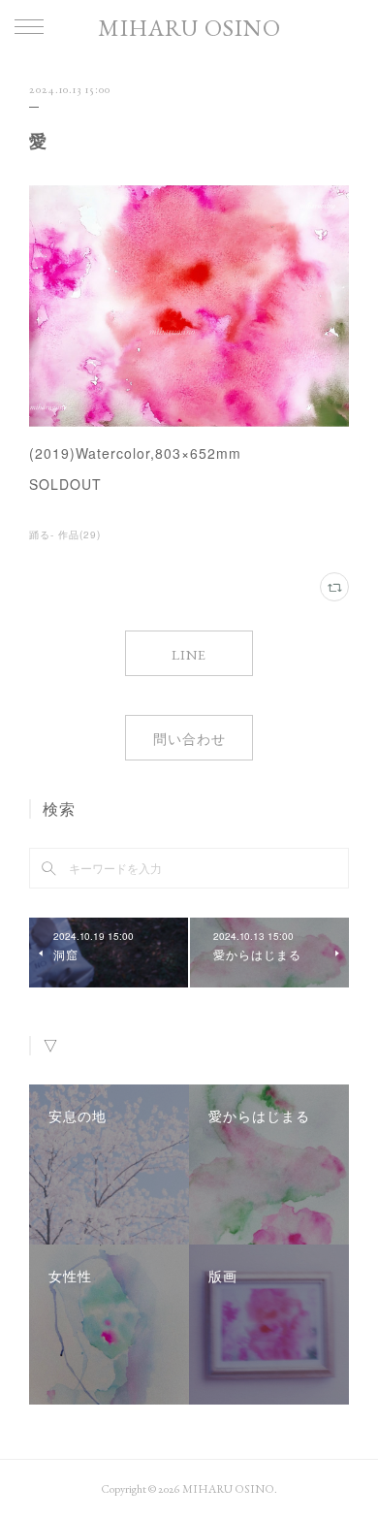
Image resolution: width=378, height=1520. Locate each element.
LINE (189, 654)
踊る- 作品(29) (65, 534)
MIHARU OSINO (189, 28)
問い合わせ (189, 739)
